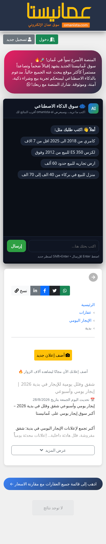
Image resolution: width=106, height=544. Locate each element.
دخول (44, 39)
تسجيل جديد (17, 39)
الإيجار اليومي (80, 320)
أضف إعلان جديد (51, 355)
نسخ (23, 290)
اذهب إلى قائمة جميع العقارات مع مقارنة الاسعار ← (53, 484)
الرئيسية (88, 304)
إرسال (16, 246)
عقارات (85, 312)
